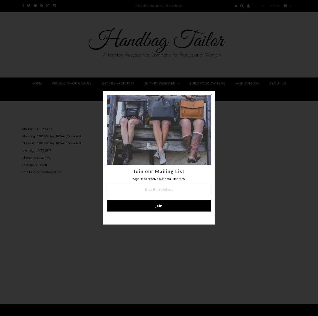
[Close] (211, 94)
